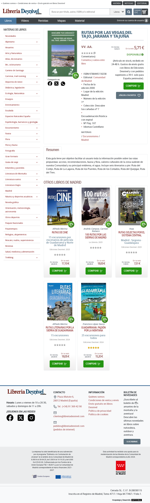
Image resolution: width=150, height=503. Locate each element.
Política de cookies (98, 414)
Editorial (142, 3)
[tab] (53, 150)
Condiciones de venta (27, 3)
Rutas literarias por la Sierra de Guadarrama (60, 329)
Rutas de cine (60, 232)
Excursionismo (90, 136)
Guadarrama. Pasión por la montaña (93, 329)
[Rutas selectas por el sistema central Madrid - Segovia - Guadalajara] (131, 206)
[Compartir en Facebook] (50, 83)
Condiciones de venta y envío (103, 400)
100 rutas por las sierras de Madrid (95, 236)
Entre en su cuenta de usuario (130, 20)
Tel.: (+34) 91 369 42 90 (69, 406)
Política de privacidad (99, 410)
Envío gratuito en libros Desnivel (51, 3)
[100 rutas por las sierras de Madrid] (95, 206)
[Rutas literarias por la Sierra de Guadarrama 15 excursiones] (59, 302)
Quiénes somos (9, 3)
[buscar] (129, 12)
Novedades (10, 36)
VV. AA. (86, 47)
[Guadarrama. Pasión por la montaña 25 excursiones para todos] (93, 302)
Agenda (117, 3)
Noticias (129, 3)
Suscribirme (132, 441)
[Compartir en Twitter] (56, 83)
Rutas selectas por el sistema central (131, 234)
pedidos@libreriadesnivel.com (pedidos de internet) (68, 427)
